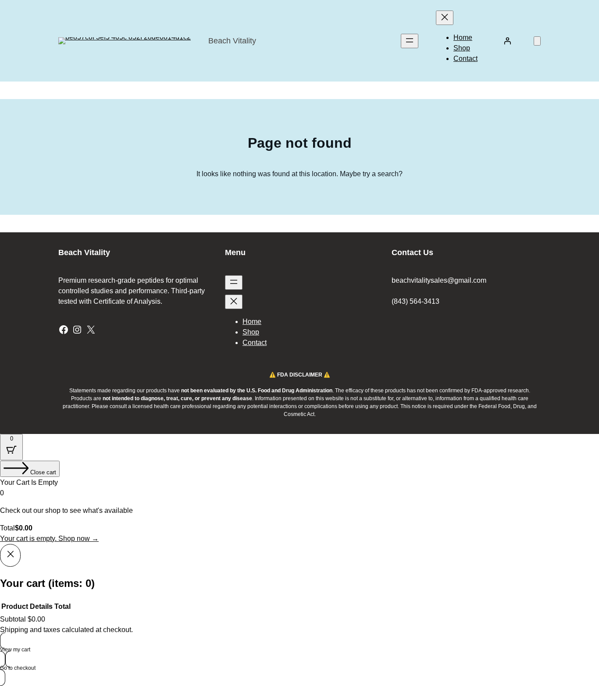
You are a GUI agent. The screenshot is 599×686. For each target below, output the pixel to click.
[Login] (507, 41)
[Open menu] (409, 41)
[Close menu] (444, 18)
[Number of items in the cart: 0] (537, 41)
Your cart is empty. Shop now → (49, 538)
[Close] (10, 555)
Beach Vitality (232, 40)
